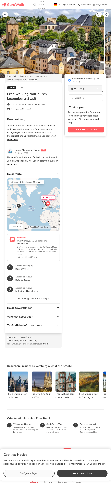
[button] (48, 203)
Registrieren (102, 4)
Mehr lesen (12, 139)
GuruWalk (11, 76)
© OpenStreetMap (49, 227)
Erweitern (17, 227)
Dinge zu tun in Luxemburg (32, 76)
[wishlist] (99, 14)
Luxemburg (26, 337)
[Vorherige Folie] (7, 43)
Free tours (11, 337)
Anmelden (86, 4)
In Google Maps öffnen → (27, 257)
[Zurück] (5, 14)
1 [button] (18, 206)
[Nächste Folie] (104, 43)
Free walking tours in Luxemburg (22, 79)
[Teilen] (106, 14)
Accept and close (82, 473)
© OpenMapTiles (35, 227)
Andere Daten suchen (86, 129)
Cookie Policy (97, 463)
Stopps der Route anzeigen (35, 298)
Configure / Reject (29, 473)
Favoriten (71, 4)
